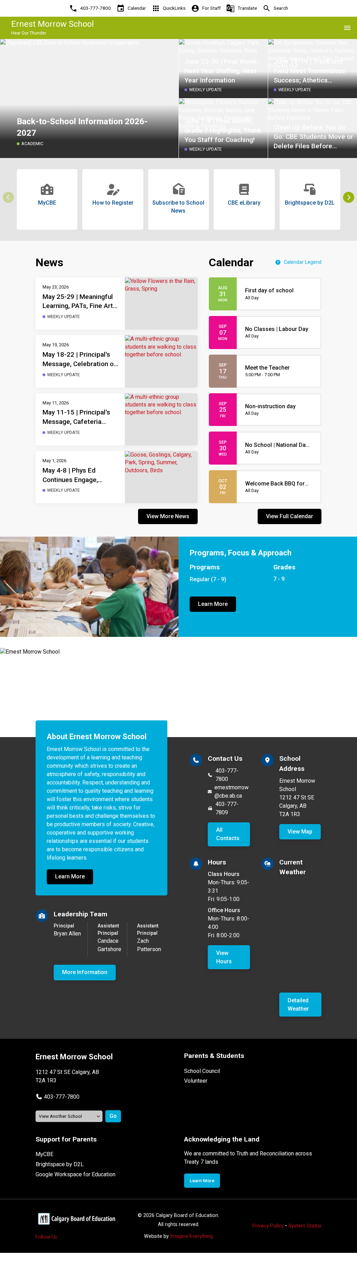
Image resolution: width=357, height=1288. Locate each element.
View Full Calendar (289, 516)
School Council (202, 1071)
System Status (304, 1226)
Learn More (213, 604)
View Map (300, 831)
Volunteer (195, 1080)
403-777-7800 (226, 774)
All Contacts (228, 834)
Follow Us (46, 1237)
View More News (167, 516)
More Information (84, 972)
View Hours (224, 957)
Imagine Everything (191, 1236)
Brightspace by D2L (60, 1164)
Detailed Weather (298, 1004)
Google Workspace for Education (75, 1174)
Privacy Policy (268, 1226)
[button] (348, 197)
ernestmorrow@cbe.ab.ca (231, 791)
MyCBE (44, 1154)
